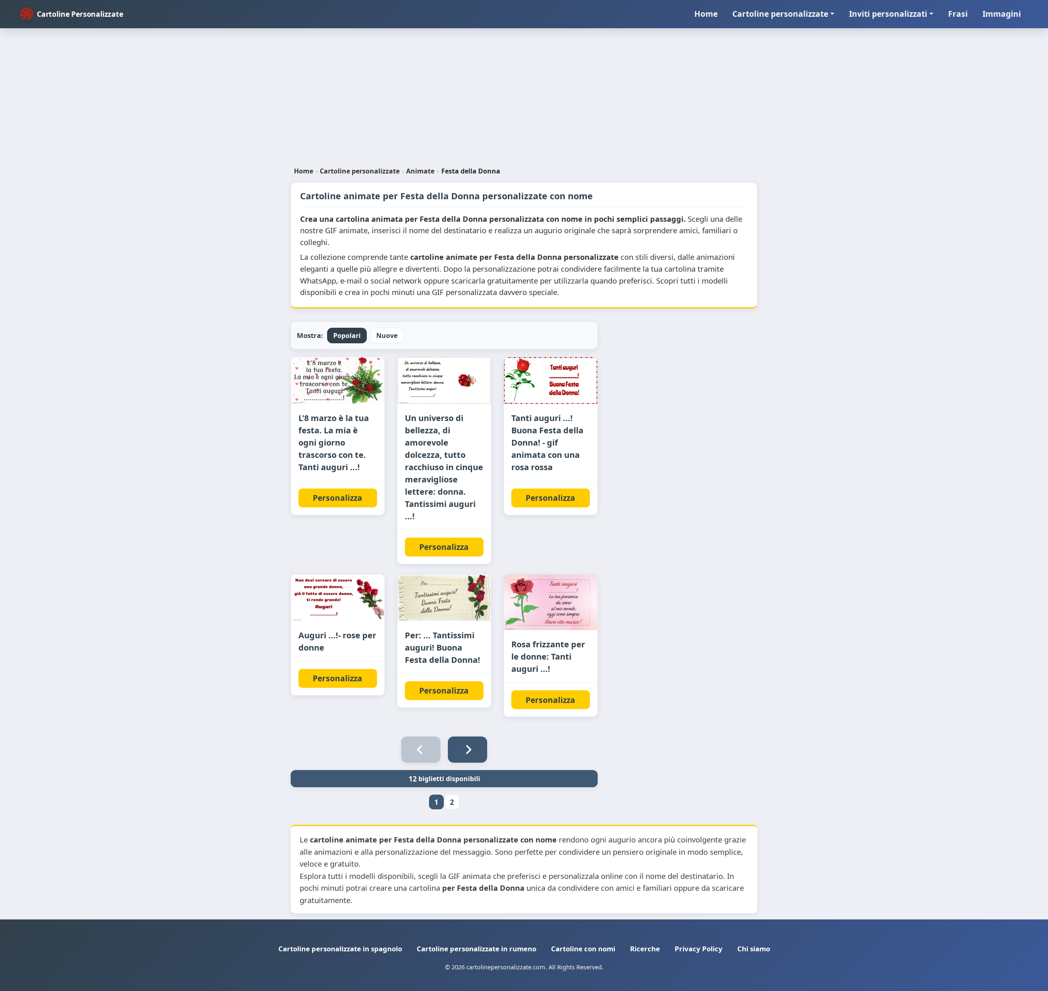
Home (706, 13)
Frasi (958, 13)
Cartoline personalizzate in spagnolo (340, 948)
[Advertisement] (524, 100)
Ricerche (645, 948)
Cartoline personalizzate (780, 13)
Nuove (387, 335)
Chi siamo (753, 948)
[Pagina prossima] (467, 749)
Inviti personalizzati (888, 13)
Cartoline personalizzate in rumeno (476, 948)
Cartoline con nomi (583, 948)
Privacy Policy (699, 948)
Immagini (1001, 13)
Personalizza (337, 497)
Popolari (347, 335)
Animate (420, 171)
